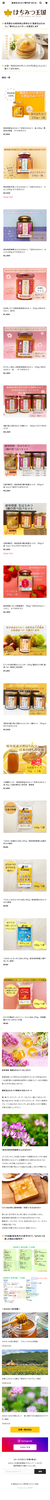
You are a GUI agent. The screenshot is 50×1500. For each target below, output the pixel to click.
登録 (40, 1471)
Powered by (22, 1488)
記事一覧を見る (25, 1429)
